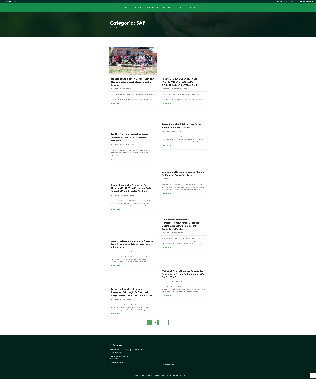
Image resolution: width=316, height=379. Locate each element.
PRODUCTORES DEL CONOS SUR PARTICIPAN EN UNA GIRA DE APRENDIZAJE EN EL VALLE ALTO (180, 81)
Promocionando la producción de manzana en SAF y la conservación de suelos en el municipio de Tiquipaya (131, 188)
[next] (160, 322)
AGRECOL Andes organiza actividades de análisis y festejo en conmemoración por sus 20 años (183, 274)
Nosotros (124, 7)
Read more (116, 103)
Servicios (178, 7)
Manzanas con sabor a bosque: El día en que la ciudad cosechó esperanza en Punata (132, 81)
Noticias (166, 7)
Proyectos (138, 7)
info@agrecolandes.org (307, 1)
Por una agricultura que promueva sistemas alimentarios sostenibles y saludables (130, 137)
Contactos (192, 7)
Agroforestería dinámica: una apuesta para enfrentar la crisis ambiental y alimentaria (132, 244)
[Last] (166, 322)
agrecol (116, 89)
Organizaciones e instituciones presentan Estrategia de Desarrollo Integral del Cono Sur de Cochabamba (131, 292)
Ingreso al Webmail (168, 364)
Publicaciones (152, 7)
